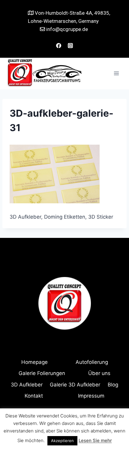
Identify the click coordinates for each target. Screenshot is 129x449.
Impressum (91, 396)
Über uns (99, 373)
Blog (113, 385)
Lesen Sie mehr (95, 440)
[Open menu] (116, 73)
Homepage (34, 362)
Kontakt (34, 396)
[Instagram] (70, 46)
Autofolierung (92, 362)
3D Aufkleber (27, 385)
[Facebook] (58, 46)
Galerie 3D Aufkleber (75, 385)
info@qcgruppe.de (66, 29)
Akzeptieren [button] (62, 440)
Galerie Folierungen (42, 373)
